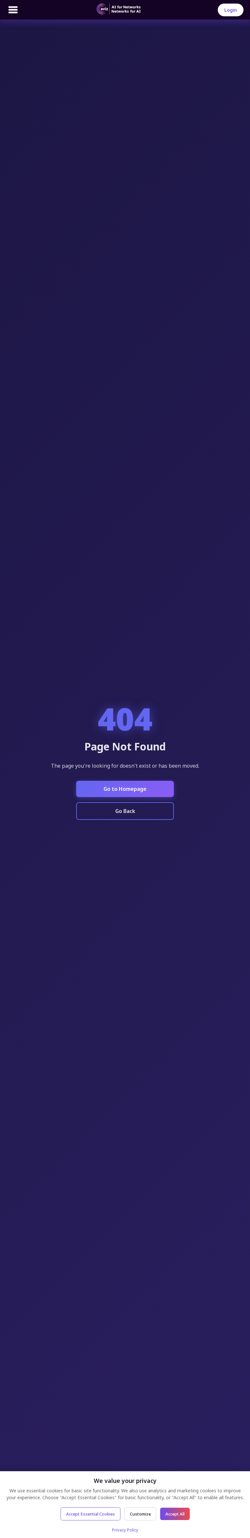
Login (230, 10)
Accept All (175, 1514)
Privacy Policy (125, 1530)
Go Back (125, 811)
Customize (140, 1514)
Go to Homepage (125, 788)
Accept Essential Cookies (90, 1514)
